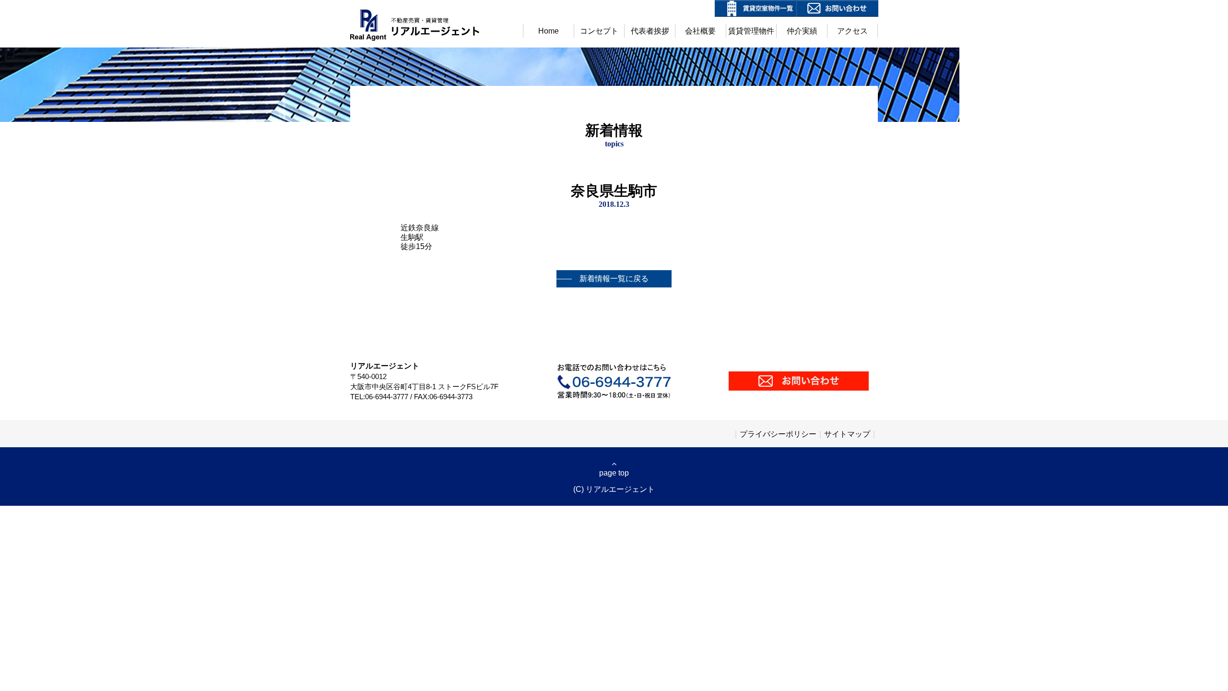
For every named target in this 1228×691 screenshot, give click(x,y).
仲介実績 (802, 31)
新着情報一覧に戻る (614, 278)
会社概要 (700, 31)
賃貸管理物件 (751, 31)
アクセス (852, 31)
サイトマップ (847, 434)
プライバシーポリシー (778, 434)
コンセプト (599, 31)
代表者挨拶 (650, 31)
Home (548, 31)
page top (614, 473)
